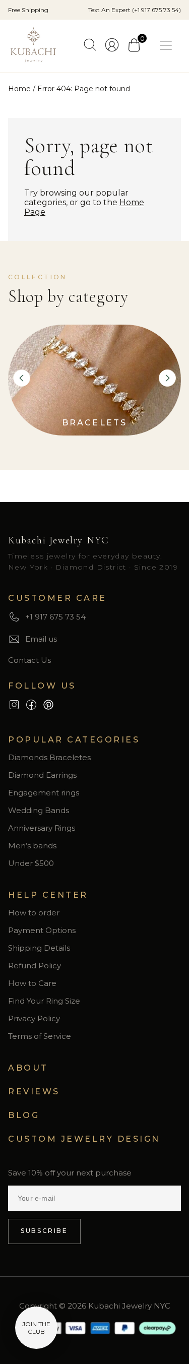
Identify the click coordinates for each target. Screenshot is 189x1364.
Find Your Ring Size (44, 1001)
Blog (23, 1115)
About (28, 1068)
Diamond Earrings (42, 775)
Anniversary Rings (41, 828)
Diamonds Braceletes (49, 757)
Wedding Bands (38, 810)
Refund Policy (34, 965)
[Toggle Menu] (168, 45)
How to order (33, 912)
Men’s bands (32, 845)
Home (19, 88)
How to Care (32, 983)
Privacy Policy (34, 1018)
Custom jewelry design (84, 1139)
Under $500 (31, 863)
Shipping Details (39, 948)
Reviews (34, 1091)
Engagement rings (43, 792)
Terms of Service (39, 1036)
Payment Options (42, 930)
